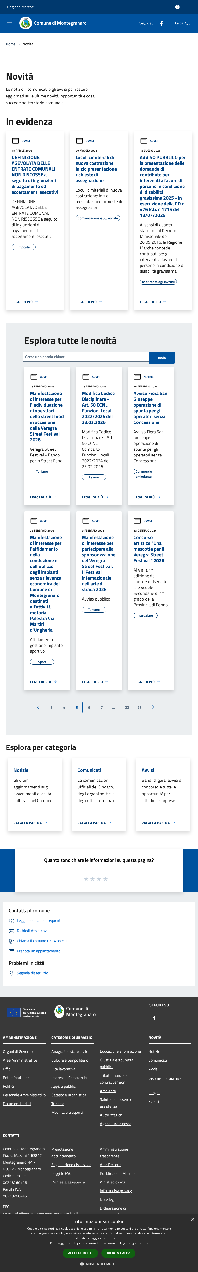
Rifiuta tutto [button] (118, 1253)
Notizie (149, 376)
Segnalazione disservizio (71, 1165)
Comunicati (157, 1060)
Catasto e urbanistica (68, 1095)
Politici (8, 1086)
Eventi (153, 1101)
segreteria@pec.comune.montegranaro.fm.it (40, 1213)
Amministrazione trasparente (114, 1152)
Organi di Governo (18, 1051)
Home (10, 44)
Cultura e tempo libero (69, 1060)
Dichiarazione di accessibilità (113, 1211)
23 (139, 707)
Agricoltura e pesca (115, 1124)
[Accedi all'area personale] (177, 7)
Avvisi (26, 140)
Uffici (7, 1069)
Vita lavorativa (63, 1069)
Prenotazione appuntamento (63, 1152)
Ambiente (108, 1091)
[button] (99, 1263)
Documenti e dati (17, 1103)
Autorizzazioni (111, 1115)
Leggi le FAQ (61, 1173)
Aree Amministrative (20, 1060)
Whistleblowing (112, 1182)
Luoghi (154, 1093)
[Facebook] (159, 23)
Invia (162, 358)
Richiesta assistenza (68, 1182)
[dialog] (99, 1243)
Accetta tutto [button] (80, 1253)
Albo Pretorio (110, 1165)
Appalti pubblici (64, 1086)
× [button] (192, 1219)
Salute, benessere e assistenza (116, 1103)
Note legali (109, 1199)
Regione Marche (20, 7)
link (145, 1243)
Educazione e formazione (120, 1051)
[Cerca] (188, 23)
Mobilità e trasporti (67, 1112)
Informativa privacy (116, 1191)
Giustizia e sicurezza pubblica (116, 1063)
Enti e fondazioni (16, 1077)
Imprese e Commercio (69, 1077)
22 (127, 707)
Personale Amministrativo (24, 1095)
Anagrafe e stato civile (69, 1051)
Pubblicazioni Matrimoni (120, 1173)
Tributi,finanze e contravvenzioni (113, 1078)
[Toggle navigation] (10, 23)
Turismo (57, 1103)
